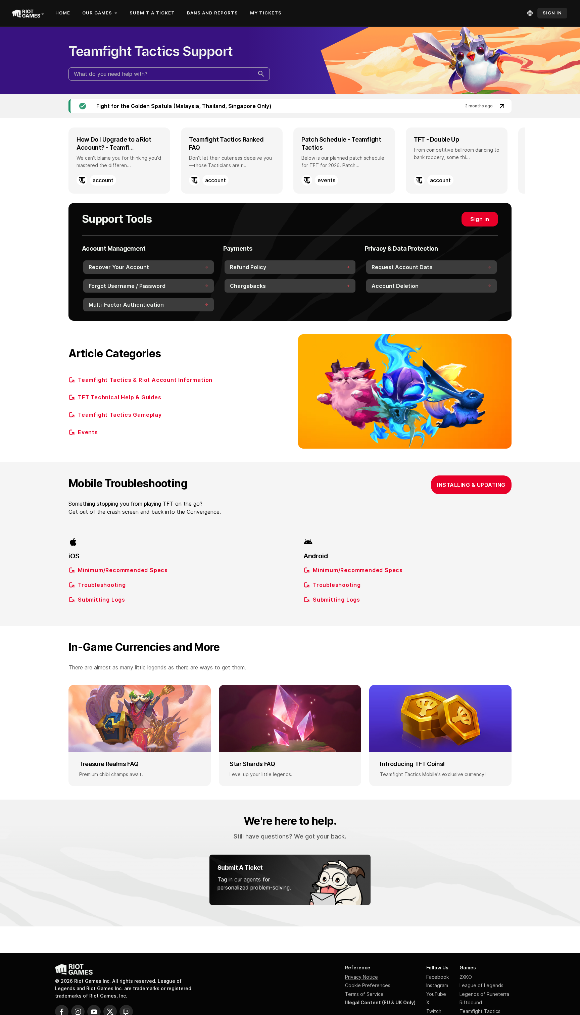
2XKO (466, 977)
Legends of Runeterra (484, 994)
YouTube (436, 994)
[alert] (290, 106)
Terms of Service (364, 994)
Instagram (437, 985)
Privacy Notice (361, 977)
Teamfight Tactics (480, 1011)
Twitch (433, 1011)
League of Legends (481, 985)
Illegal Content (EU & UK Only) (380, 1002)
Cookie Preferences (367, 985)
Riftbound (471, 1002)
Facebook (437, 977)
